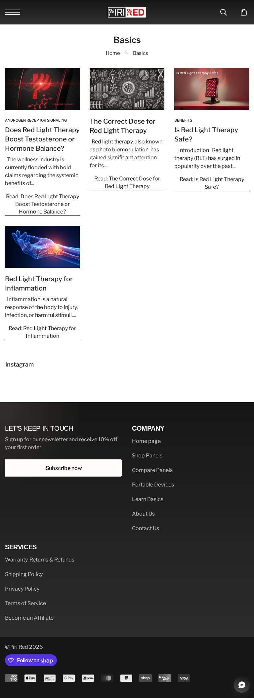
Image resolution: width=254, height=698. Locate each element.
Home (113, 53)
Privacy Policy (22, 589)
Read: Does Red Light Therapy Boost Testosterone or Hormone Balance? (42, 204)
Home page (146, 441)
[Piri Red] (127, 12)
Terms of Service (25, 603)
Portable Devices (153, 485)
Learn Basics (147, 499)
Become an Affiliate (29, 618)
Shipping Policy (24, 574)
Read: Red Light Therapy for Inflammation (42, 332)
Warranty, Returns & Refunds (39, 560)
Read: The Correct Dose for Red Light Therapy (127, 182)
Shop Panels (147, 455)
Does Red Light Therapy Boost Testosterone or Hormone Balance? (42, 139)
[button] (241, 12)
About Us (143, 514)
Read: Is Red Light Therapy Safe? (212, 183)
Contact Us (145, 528)
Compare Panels (152, 470)
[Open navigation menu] (12, 12)
